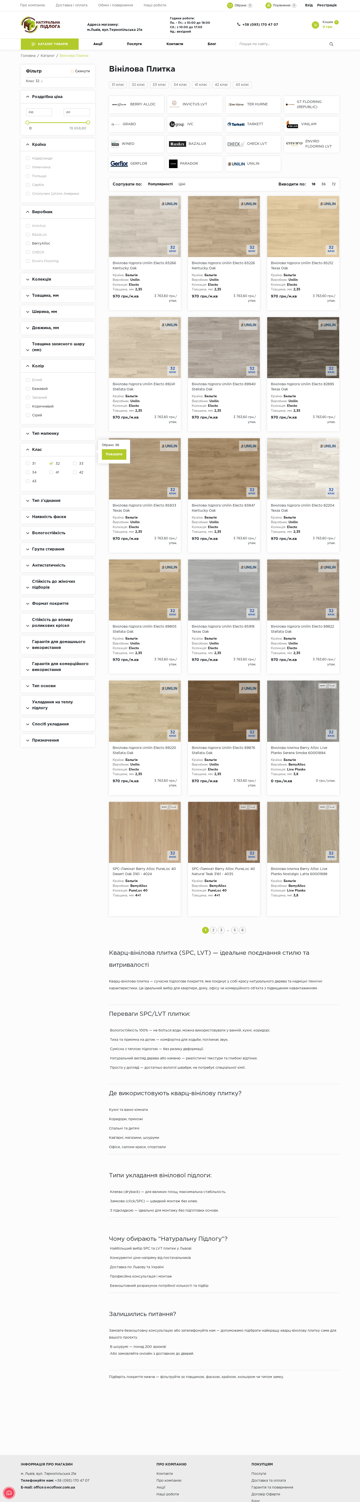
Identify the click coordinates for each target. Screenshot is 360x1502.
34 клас (180, 84)
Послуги (134, 44)
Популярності (160, 184)
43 (34, 481)
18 (313, 184)
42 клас (221, 84)
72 (334, 184)
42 (81, 472)
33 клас (159, 84)
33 (81, 463)
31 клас (118, 84)
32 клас (138, 84)
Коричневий (43, 406)
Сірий (37, 415)
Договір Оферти (266, 1494)
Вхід (309, 5)
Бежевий (40, 388)
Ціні (182, 184)
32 (58, 463)
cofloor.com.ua (62, 1487)
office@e (41, 1487)
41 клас (201, 84)
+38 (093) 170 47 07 (260, 24)
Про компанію (32, 5)
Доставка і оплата (71, 5)
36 (323, 184)
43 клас (242, 84)
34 (34, 472)
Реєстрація (327, 5)
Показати (114, 454)
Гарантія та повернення (272, 1487)
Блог (212, 44)
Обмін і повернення (115, 5)
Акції (97, 44)
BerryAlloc (41, 243)
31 (34, 463)
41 (57, 472)
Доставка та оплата (269, 1480)
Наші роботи (155, 5)
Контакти (175, 44)
